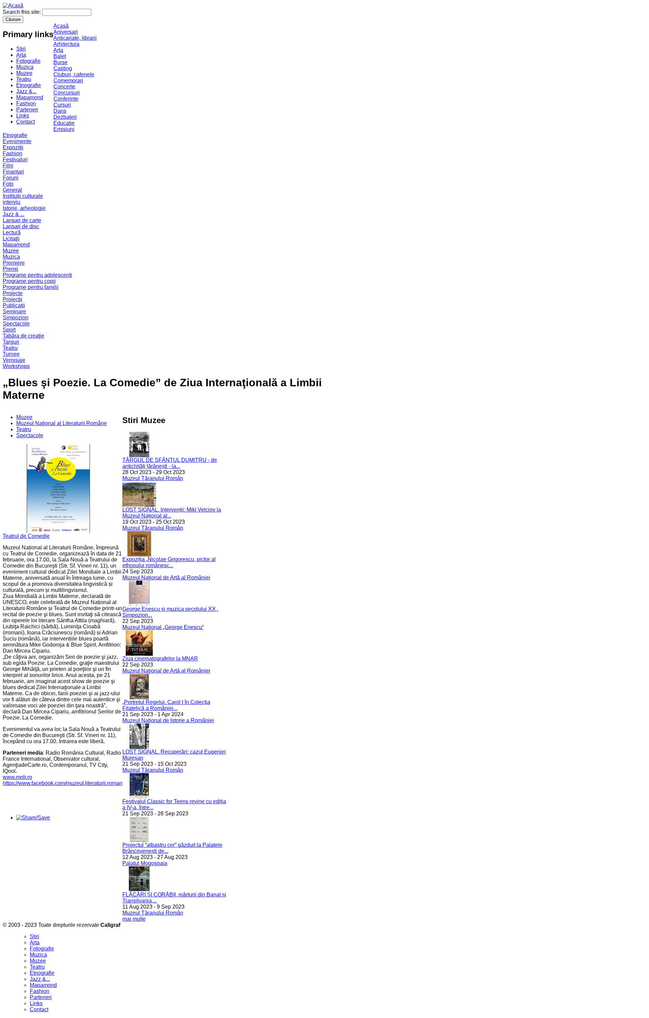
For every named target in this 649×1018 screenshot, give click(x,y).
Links (22, 116)
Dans (59, 111)
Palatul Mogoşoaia (144, 863)
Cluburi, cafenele (73, 74)
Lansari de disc (21, 226)
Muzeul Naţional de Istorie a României (168, 720)
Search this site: (22, 12)
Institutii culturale (23, 196)
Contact (25, 122)
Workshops (16, 366)
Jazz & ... (13, 214)
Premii (10, 269)
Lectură (12, 232)
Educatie (64, 123)
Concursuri (66, 93)
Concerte (64, 86)
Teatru (23, 79)
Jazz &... (26, 91)
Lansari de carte (22, 220)
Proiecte (13, 293)
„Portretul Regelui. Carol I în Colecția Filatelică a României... (166, 705)
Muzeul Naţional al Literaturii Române (61, 423)
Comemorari (68, 80)
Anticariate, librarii (75, 38)
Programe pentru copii (29, 281)
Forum (10, 178)
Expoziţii (13, 147)
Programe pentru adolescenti (37, 275)
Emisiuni (63, 129)
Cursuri (62, 105)
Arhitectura (66, 44)
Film (8, 165)
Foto (8, 184)
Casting (62, 68)
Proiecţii (12, 299)
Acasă (61, 26)
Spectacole (16, 324)
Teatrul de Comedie (26, 536)
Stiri (21, 49)
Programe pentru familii (30, 287)
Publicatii (14, 305)
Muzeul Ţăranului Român (152, 478)
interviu (11, 202)
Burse (60, 62)
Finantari (13, 172)
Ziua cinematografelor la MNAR (160, 658)
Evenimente (17, 141)
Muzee (24, 73)
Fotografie (28, 61)
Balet (59, 56)
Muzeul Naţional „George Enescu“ (163, 627)
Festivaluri (15, 159)
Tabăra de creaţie (23, 336)
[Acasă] (13, 5)
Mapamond (29, 97)
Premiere (14, 263)
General (12, 190)
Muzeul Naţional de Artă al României (166, 577)
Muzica (24, 67)
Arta (21, 55)
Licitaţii (11, 238)
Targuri (11, 342)
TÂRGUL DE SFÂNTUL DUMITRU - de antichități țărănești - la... (169, 463)
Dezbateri (65, 117)
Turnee (11, 354)
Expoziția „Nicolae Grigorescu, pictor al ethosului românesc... (169, 562)
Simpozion (15, 317)
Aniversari (65, 32)
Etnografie (28, 85)
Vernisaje (14, 360)
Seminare (14, 311)
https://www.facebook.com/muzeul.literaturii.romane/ (65, 783)
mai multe (134, 919)
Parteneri (27, 109)
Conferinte (65, 99)
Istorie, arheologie (24, 208)
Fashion (26, 103)
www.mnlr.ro (17, 777)
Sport (9, 330)
